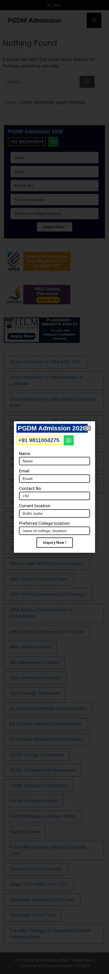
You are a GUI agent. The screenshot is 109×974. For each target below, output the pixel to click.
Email (24, 470)
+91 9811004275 (38, 440)
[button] (88, 428)
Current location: (35, 505)
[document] (54, 487)
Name (24, 453)
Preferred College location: (44, 523)
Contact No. (30, 488)
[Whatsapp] (69, 440)
